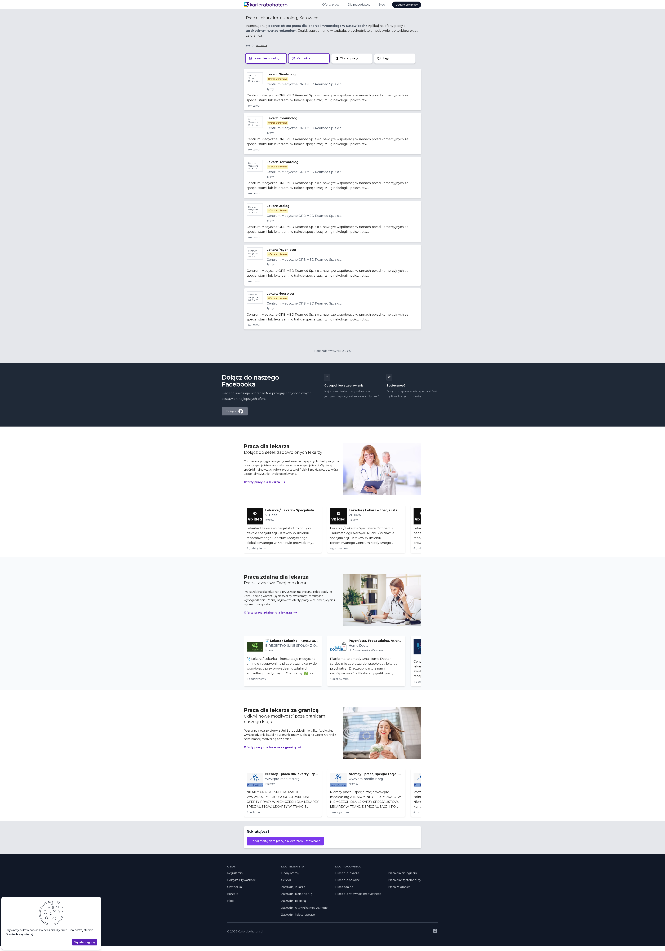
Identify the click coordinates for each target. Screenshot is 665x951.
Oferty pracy (330, 4)
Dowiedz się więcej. (20, 934)
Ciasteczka (234, 887)
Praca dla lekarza (347, 873)
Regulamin (235, 873)
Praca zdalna (344, 887)
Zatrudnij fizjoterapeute (298, 914)
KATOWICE (261, 45)
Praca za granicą (399, 887)
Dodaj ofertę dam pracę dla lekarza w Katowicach (285, 841)
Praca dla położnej (348, 880)
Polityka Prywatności (241, 880)
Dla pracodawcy (359, 4)
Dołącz (231, 411)
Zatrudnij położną (293, 900)
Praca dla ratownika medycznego (358, 894)
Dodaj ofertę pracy (407, 4)
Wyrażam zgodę (84, 942)
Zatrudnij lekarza (293, 887)
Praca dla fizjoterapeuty (404, 880)
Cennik (286, 880)
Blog (382, 4)
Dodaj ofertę (290, 873)
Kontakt (232, 894)
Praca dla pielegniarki (403, 873)
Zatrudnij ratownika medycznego (304, 907)
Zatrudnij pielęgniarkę (296, 894)
